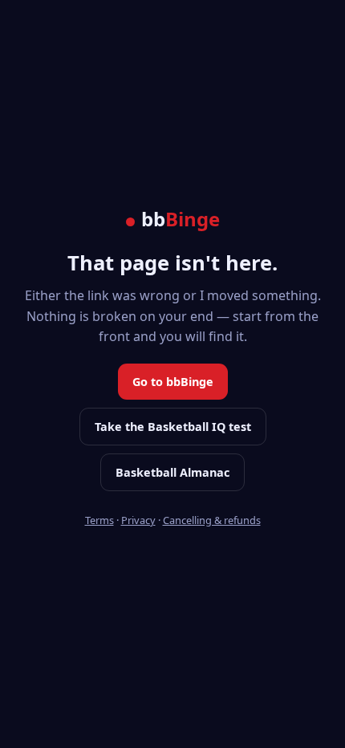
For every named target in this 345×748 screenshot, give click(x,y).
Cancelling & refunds (212, 520)
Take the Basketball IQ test (173, 426)
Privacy (138, 520)
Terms (99, 520)
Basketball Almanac (172, 472)
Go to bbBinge (172, 381)
